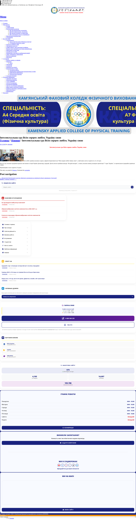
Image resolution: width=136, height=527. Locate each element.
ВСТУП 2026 (6, 39)
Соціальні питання (11, 75)
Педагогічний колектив (12, 29)
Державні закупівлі (11, 78)
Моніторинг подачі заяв (12, 50)
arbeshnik (10, 144)
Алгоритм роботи (14, 70)
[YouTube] (58, 465)
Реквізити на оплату (11, 67)
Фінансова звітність (11, 80)
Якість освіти (8, 245)
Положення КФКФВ (11, 84)
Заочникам (9, 64)
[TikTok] (73, 465)
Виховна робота (9, 235)
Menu (3, 16)
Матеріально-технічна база (13, 36)
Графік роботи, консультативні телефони (17, 47)
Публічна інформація (8, 77)
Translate (11, 518)
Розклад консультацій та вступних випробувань (19, 49)
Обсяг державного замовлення (14, 54)
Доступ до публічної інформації (14, 85)
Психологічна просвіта (15, 74)
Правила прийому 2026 (12, 44)
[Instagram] (66, 465)
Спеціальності (10, 40)
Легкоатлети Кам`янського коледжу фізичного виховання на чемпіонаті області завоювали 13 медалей (28, 178)
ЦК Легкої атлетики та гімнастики (18, 33)
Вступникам (8, 238)
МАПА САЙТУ (69, 510)
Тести (11, 63)
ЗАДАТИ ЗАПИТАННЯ (69, 443)
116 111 (69, 325)
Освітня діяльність (10, 231)
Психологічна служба (12, 68)
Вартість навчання (11, 56)
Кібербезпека (9, 91)
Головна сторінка (9, 224)
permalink (27, 170)
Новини (15, 140)
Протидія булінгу (11, 90)
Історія (8, 26)
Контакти (5, 93)
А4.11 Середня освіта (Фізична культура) (20, 41)
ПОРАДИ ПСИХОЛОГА (16, 73)
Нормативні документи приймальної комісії (18, 53)
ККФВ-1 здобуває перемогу (8, 179)
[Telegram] (77, 465)
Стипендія (9, 66)
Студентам (6, 58)
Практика (8, 61)
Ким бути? (9, 57)
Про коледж (6, 24)
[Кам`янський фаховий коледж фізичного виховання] (68, 10)
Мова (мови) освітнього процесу (15, 87)
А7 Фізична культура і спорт (17, 43)
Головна (5, 23)
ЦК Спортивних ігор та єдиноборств (19, 34)
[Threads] (69, 465)
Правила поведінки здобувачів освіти (16, 88)
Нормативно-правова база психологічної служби (22, 71)
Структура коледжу (11, 83)
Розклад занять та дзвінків (13, 60)
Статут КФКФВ (10, 81)
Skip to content (3, 20)
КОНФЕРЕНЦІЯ (68, 428)
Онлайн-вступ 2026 (11, 51)
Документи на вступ (11, 46)
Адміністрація (10, 27)
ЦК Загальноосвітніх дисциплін (18, 30)
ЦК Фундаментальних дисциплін (18, 31)
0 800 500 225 (69, 318)
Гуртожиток (9, 37)
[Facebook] (62, 465)
